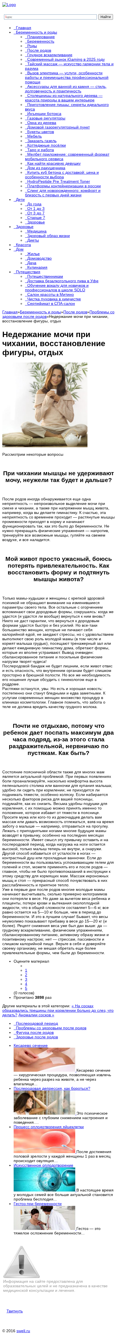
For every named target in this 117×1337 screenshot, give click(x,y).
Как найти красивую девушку (54, 163)
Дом (20, 249)
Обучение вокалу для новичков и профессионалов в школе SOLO (57, 287)
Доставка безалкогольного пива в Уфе (63, 281)
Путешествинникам (45, 276)
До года (34, 204)
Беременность (40, 41)
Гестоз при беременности (38, 1203)
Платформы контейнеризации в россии (64, 186)
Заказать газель (42, 140)
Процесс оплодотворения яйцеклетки (49, 1127)
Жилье (33, 253)
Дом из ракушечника (46, 168)
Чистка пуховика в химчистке (54, 299)
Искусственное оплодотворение (43, 1165)
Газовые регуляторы (46, 118)
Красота (23, 244)
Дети (20, 199)
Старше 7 (36, 217)
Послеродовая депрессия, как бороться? (52, 1088)
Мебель (34, 136)
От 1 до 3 (36, 208)
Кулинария (37, 267)
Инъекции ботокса (44, 113)
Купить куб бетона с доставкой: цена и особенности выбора (62, 174)
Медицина (37, 231)
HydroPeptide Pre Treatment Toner (58, 181)
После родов (39, 50)
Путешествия (28, 272)
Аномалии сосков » (36, 1015)
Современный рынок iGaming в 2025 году (66, 59)
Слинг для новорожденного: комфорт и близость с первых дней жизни (63, 192)
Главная (23, 27)
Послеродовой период (37, 1023)
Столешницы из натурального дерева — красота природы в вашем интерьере (64, 97)
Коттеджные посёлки (46, 145)
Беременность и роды (36, 32)
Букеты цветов (40, 131)
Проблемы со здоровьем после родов (51, 1028)
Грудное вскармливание (49, 55)
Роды (32, 46)
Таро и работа (40, 149)
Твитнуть (15, 1311)
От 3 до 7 (36, 213)
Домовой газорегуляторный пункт (58, 127)
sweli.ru (23, 1331)
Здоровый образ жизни (48, 235)
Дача (31, 263)
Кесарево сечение (31, 1045)
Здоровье (36, 222)
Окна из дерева (41, 122)
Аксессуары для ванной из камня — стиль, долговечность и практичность (66, 88)
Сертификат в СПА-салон (51, 303)
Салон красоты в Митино (50, 294)
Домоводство (39, 258)
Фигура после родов (35, 1032)
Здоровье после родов (37, 1037)
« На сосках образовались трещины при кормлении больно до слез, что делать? (58, 1010)
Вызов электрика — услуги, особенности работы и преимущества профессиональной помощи (66, 77)
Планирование (41, 36)
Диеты (33, 240)
